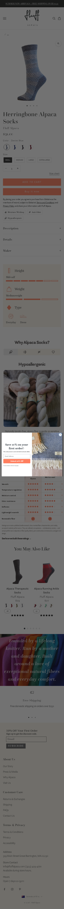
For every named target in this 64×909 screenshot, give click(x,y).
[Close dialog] (60, 434)
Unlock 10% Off (16, 461)
